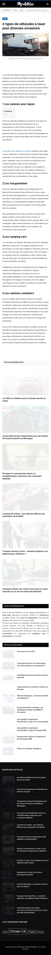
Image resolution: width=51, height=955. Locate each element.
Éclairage (40, 932)
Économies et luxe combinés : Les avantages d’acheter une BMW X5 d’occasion (30, 710)
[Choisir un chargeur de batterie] (8, 751)
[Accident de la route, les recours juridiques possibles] (8, 875)
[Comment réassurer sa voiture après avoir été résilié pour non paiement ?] (8, 666)
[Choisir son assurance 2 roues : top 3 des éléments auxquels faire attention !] (8, 851)
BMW (5, 932)
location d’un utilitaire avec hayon (18, 151)
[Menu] (3, 4)
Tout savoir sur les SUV (26, 651)
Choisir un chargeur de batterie (29, 748)
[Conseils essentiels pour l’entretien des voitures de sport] (8, 792)
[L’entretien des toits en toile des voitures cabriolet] (8, 678)
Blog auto (21, 947)
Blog (5, 18)
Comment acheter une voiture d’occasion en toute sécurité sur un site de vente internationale (32, 910)
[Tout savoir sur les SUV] (8, 654)
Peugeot (31, 932)
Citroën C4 (17, 931)
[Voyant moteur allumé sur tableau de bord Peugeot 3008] (8, 739)
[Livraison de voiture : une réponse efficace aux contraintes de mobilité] (25, 497)
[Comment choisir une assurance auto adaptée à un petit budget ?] (8, 839)
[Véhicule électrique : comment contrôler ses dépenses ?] (8, 698)
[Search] (47, 4)
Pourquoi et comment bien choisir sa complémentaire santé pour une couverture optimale (22, 476)
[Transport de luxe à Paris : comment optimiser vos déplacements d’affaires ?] (25, 534)
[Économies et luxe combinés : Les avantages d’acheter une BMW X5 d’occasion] (8, 710)
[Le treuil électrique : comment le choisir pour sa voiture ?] (8, 887)
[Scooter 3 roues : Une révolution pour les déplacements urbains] (8, 863)
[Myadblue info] (25, 4)
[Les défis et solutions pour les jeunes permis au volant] (25, 381)
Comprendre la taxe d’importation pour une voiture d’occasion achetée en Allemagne (32, 803)
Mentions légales (31, 947)
